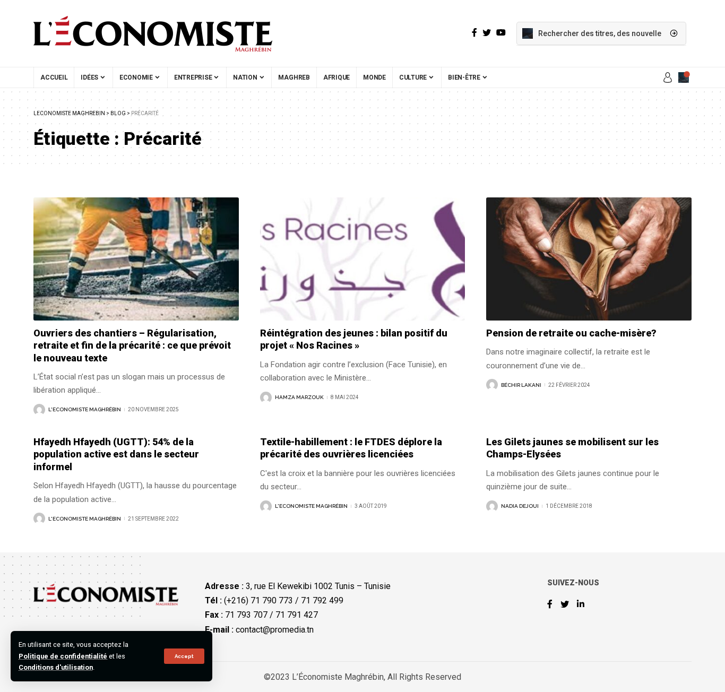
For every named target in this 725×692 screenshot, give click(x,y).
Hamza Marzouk (299, 397)
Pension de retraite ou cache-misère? (571, 333)
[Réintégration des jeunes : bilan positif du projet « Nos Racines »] (362, 259)
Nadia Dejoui (520, 506)
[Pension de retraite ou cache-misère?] (589, 259)
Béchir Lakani (521, 385)
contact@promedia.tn (275, 630)
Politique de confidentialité (63, 656)
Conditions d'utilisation (56, 667)
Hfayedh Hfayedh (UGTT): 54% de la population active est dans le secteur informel (116, 454)
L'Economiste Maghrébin (84, 409)
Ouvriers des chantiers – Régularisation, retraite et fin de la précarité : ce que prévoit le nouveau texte (132, 345)
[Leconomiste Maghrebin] (152, 33)
